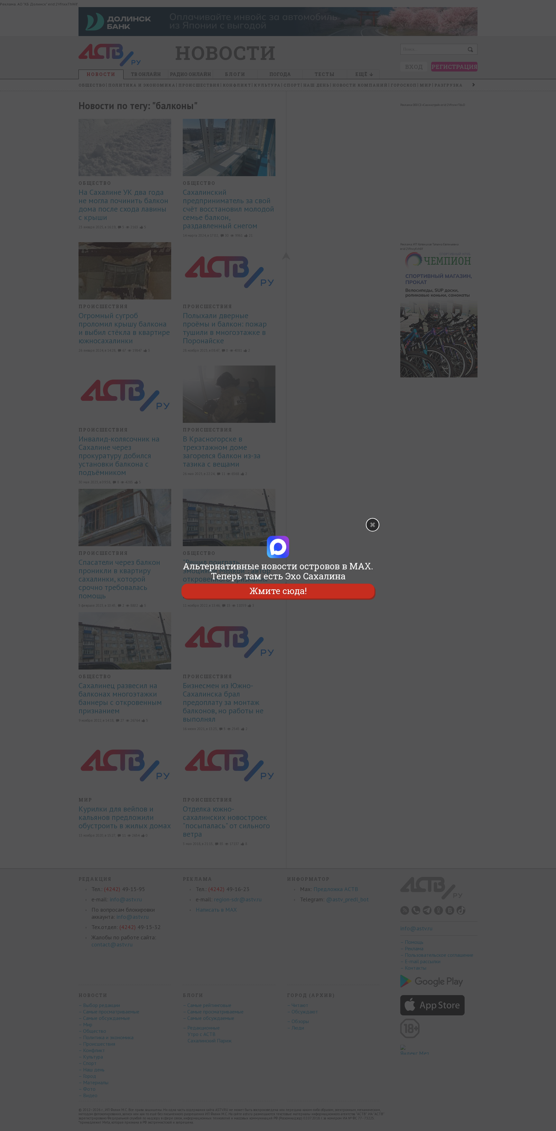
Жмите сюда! (278, 591)
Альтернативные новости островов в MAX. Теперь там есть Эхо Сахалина (278, 571)
